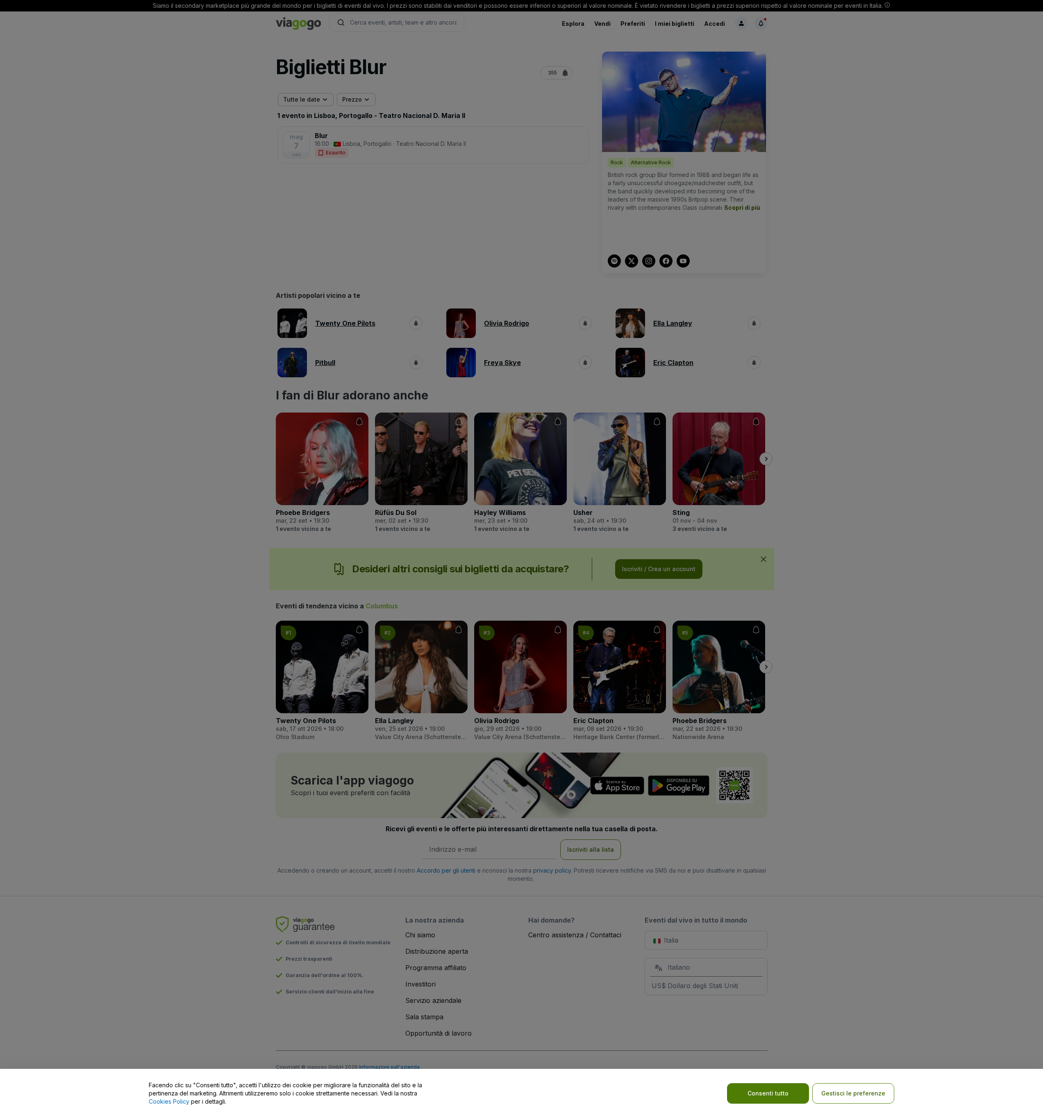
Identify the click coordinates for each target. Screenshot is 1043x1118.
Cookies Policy (169, 1101)
